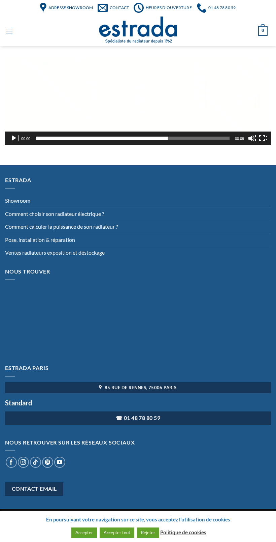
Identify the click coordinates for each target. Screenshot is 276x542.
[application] (138, 100)
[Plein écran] (263, 138)
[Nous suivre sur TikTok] (35, 462)
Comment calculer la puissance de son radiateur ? (61, 226)
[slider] (133, 138)
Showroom (17, 200)
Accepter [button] (84, 532)
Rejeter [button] (148, 532)
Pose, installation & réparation (40, 239)
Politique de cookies (183, 532)
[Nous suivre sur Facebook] (11, 462)
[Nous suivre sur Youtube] (59, 462)
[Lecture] (14, 138)
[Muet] (252, 138)
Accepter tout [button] (117, 532)
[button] (138, 100)
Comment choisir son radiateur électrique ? (54, 213)
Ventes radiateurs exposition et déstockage (55, 252)
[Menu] (9, 31)
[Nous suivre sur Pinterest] (47, 462)
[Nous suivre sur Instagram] (23, 462)
